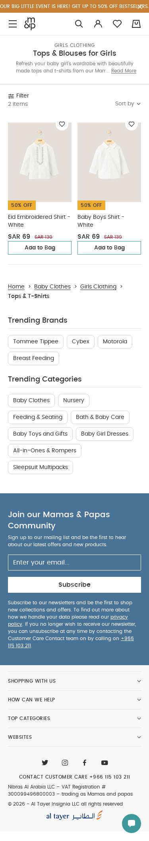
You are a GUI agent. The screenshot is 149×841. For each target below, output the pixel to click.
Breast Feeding (33, 358)
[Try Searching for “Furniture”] (79, 24)
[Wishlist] (62, 124)
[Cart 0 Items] (136, 24)
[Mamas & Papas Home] (29, 24)
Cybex (80, 342)
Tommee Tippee (35, 342)
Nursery (73, 400)
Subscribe (74, 585)
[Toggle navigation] (12, 24)
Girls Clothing (74, 45)
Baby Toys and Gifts (40, 434)
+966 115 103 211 (109, 777)
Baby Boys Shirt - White (100, 221)
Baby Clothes (31, 400)
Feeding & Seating (37, 417)
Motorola (115, 342)
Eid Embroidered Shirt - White (39, 221)
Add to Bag (40, 248)
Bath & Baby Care (100, 417)
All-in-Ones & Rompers (44, 451)
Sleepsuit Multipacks (40, 467)
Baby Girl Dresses (104, 434)
